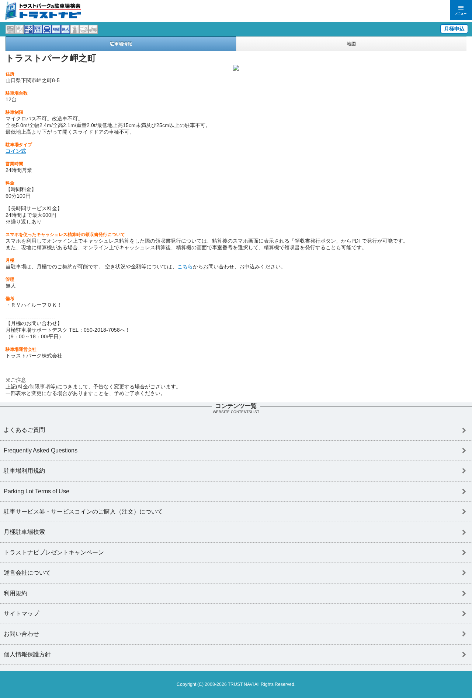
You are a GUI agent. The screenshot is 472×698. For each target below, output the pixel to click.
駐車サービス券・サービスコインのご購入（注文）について (83, 511)
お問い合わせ (21, 634)
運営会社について (27, 573)
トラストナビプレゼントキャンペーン (54, 552)
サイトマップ (21, 613)
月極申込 (454, 29)
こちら (185, 266)
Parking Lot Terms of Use (36, 491)
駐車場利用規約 (24, 471)
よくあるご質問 (24, 430)
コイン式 (16, 151)
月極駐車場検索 (24, 532)
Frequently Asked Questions (40, 450)
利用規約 (15, 593)
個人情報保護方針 (27, 654)
